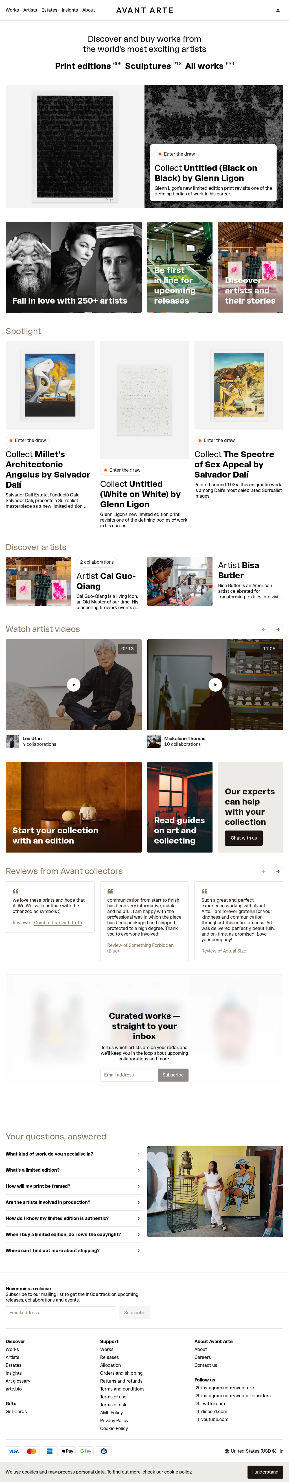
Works (12, 10)
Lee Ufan (32, 738)
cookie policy (177, 1472)
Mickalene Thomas (184, 738)
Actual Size (234, 951)
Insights (70, 10)
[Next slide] (278, 629)
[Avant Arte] (144, 10)
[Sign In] (278, 10)
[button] (74, 684)
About (88, 10)
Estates (49, 10)
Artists (30, 10)
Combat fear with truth (58, 922)
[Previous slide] (264, 629)
